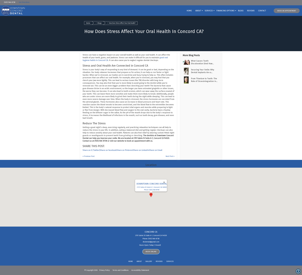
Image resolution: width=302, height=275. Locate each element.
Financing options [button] (225, 11)
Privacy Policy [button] (104, 270)
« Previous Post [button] (88, 156)
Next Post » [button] (170, 156)
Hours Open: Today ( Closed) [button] (150, 245)
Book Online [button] (151, 252)
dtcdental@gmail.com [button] (151, 242)
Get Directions (24, 2)
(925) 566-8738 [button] (9, 2)
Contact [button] (262, 11)
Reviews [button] (251, 11)
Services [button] (209, 11)
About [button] (198, 11)
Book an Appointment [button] (286, 11)
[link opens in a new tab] (278, 2)
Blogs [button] (240, 11)
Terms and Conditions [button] (121, 270)
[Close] (164, 182)
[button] (17, 2)
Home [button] (189, 11)
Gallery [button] (148, 261)
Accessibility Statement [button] (140, 270)
